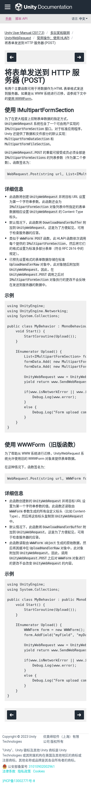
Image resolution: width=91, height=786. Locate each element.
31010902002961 (42, 766)
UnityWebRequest (18, 38)
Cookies (39, 771)
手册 (8, 18)
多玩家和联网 (60, 33)
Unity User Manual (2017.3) (24, 33)
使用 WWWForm (19, 98)
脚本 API (21, 18)
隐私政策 (24, 771)
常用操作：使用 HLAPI (53, 38)
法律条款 (8, 771)
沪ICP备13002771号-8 (18, 781)
